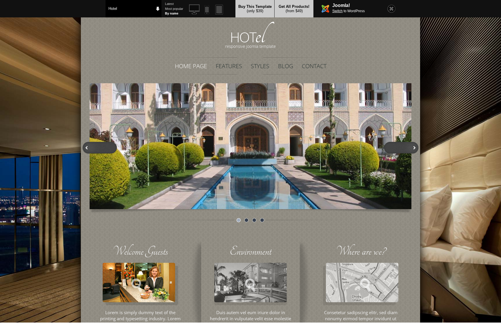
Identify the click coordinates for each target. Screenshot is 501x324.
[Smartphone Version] (207, 9)
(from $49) (294, 8)
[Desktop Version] (194, 9)
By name (171, 13)
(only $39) (255, 8)
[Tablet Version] (219, 9)
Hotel (112, 8)
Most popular (174, 8)
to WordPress (348, 11)
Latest (169, 4)
